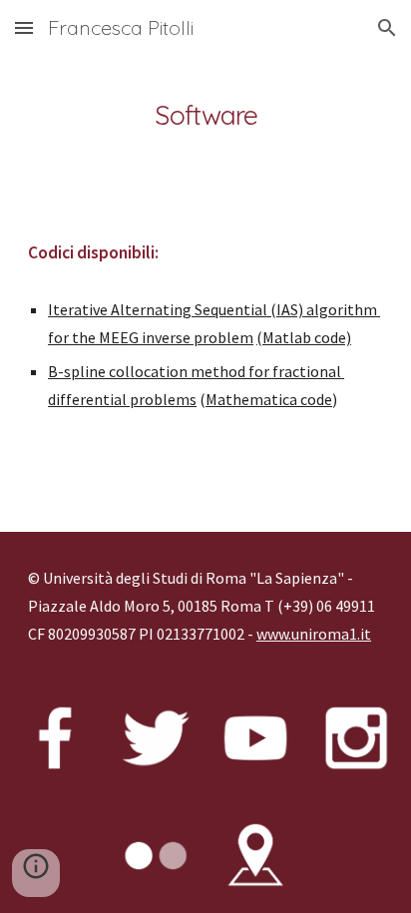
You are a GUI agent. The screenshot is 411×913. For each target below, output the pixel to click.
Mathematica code (269, 399)
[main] (205, 115)
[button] (24, 27)
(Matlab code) (303, 337)
